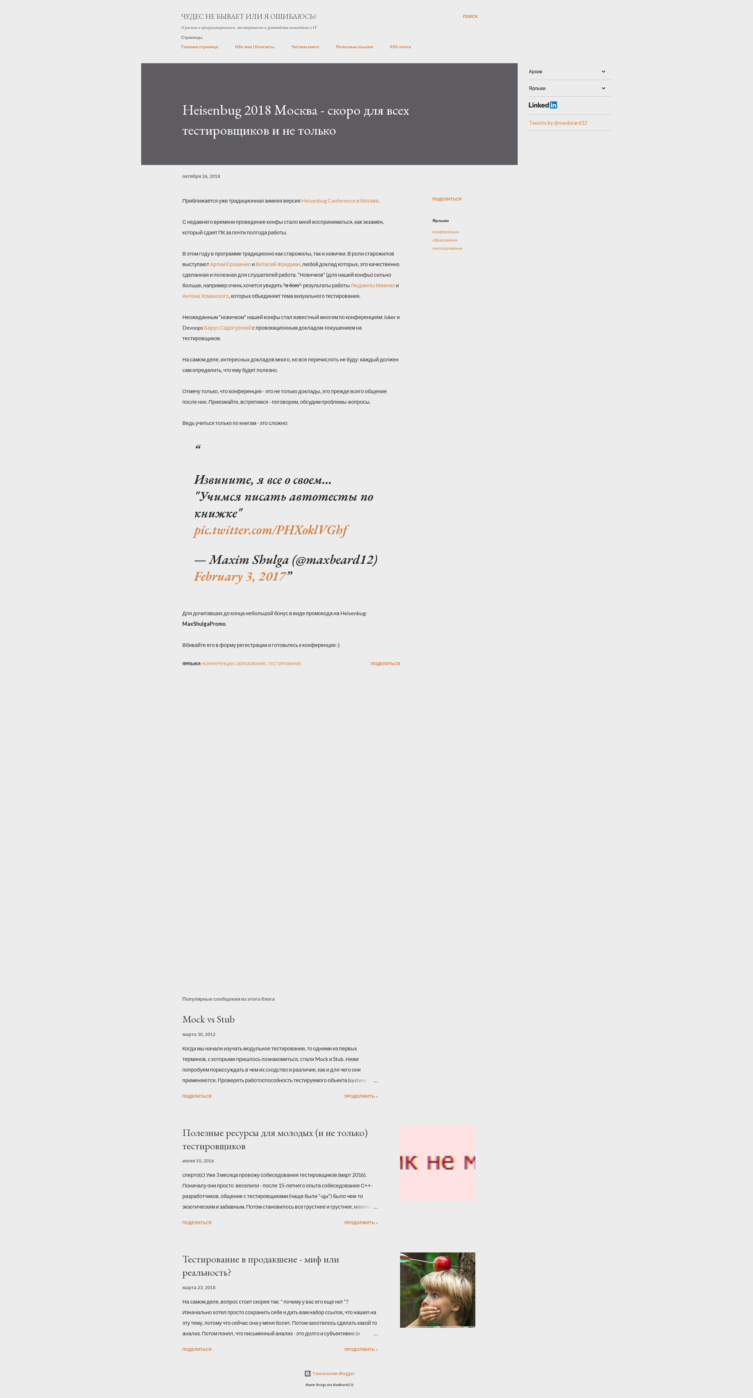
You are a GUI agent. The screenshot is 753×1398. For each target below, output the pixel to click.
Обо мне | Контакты (255, 46)
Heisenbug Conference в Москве (340, 200)
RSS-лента (400, 46)
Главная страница (199, 46)
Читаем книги (305, 46)
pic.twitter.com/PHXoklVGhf (270, 529)
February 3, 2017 (240, 576)
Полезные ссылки (354, 46)
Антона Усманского (205, 296)
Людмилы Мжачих (373, 285)
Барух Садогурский (227, 327)
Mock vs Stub (208, 1018)
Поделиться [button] (447, 198)
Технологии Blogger (333, 1373)
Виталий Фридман (278, 264)
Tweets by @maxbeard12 (558, 122)
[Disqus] (291, 743)
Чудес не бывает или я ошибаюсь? (248, 16)
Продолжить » (361, 1096)
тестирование (447, 248)
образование (445, 239)
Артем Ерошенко (230, 264)
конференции (445, 231)
